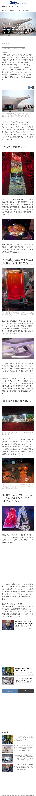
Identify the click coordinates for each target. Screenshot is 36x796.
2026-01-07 (6, 44)
